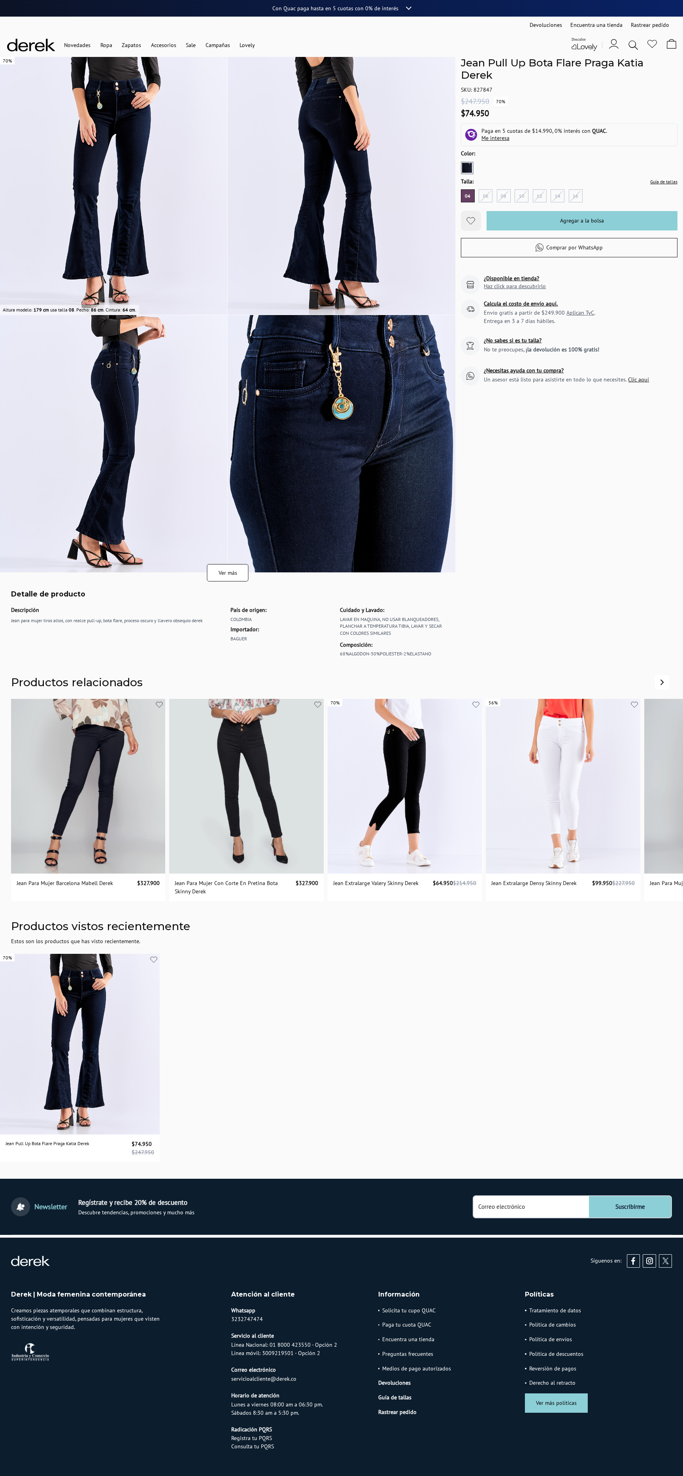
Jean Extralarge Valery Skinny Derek (376, 883)
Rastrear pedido (397, 1412)
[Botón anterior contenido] (662, 682)
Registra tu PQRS (251, 1438)
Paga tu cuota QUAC (406, 1324)
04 (467, 196)
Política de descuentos (556, 1353)
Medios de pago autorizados (416, 1368)
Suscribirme (630, 1206)
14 (557, 196)
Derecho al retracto (552, 1382)
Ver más (228, 572)
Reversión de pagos (552, 1368)
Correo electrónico (501, 1206)
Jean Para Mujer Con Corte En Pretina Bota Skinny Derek (226, 887)
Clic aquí (638, 379)
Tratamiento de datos (555, 1310)
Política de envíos (550, 1339)
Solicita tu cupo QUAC (409, 1310)
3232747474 (247, 1319)
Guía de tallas (663, 182)
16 (575, 196)
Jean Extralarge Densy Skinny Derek (534, 883)
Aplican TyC (580, 312)
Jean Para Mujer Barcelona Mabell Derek (65, 883)
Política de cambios (552, 1324)
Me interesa (495, 138)
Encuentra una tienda (408, 1339)
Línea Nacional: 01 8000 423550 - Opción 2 (284, 1344)
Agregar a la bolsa (582, 221)
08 (503, 196)
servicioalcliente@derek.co (263, 1378)
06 (486, 196)
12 (539, 196)
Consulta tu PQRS (252, 1446)
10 (522, 196)
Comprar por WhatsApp (574, 247)
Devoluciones (394, 1382)
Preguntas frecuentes (407, 1353)
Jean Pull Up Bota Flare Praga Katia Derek (47, 1143)
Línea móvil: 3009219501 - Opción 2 (275, 1353)
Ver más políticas (556, 1402)
